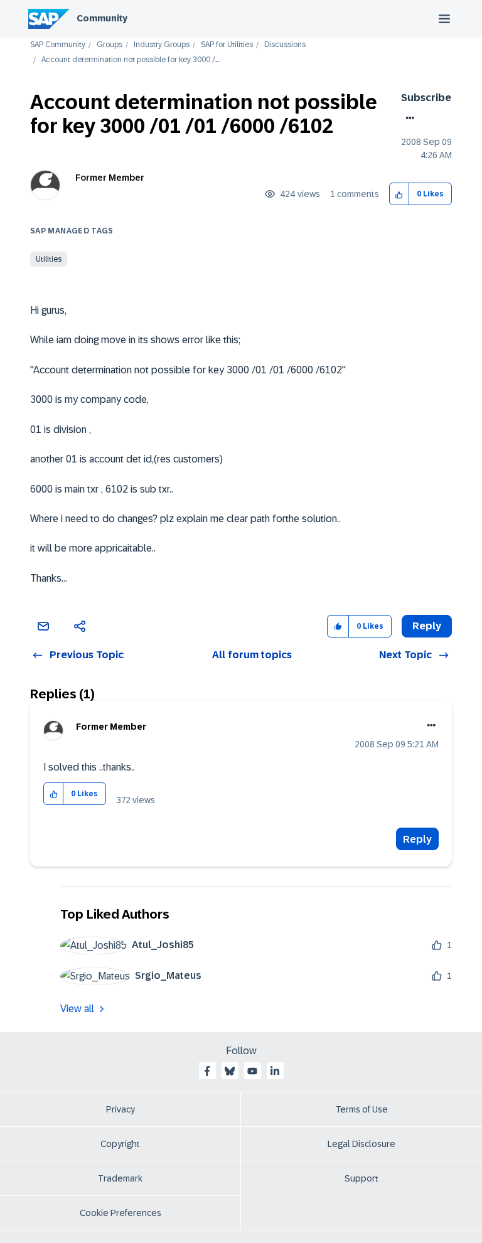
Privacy (120, 1109)
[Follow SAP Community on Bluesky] (230, 1071)
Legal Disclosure (361, 1144)
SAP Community (57, 45)
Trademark (120, 1178)
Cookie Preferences (120, 1213)
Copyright (120, 1144)
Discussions (285, 45)
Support (361, 1178)
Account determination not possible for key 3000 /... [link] (130, 60)
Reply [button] (426, 626)
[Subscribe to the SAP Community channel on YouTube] (252, 1071)
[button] (399, 194)
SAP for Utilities (227, 45)
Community (102, 18)
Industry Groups (162, 45)
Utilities (49, 259)
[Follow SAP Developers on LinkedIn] (275, 1071)
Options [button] (407, 117)
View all (77, 1008)
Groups (109, 45)
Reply (417, 839)
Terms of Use (362, 1109)
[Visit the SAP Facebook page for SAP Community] (207, 1071)
